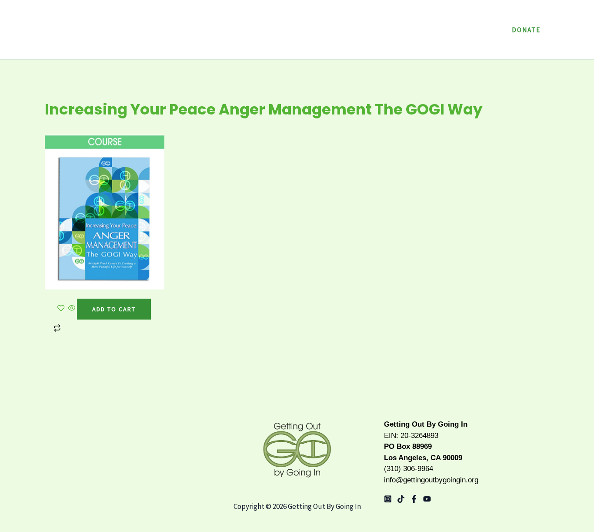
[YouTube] (427, 499)
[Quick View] (72, 308)
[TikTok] (401, 499)
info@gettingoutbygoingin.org (431, 480)
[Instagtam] (388, 499)
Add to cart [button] (114, 309)
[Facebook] (414, 499)
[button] (434, 29)
